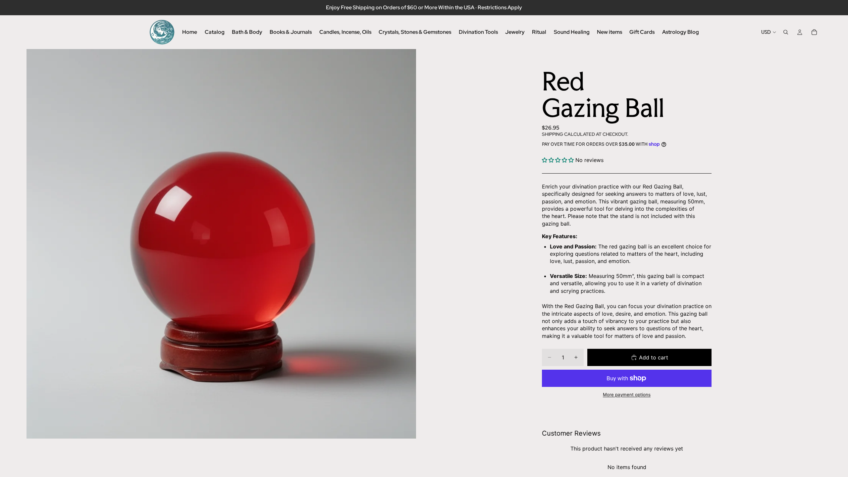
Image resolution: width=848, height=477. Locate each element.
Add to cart (653, 357)
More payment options (627, 394)
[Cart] (814, 32)
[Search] (785, 32)
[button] (558, 160)
